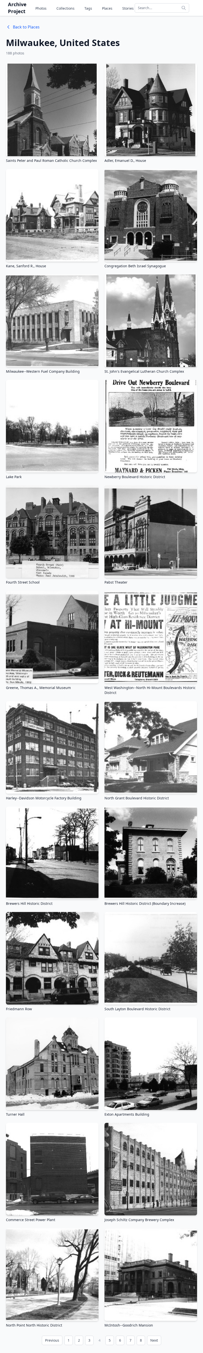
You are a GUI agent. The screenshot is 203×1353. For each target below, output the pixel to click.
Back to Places (26, 27)
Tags (88, 8)
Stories (128, 8)
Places (107, 8)
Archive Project (17, 8)
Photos (41, 8)
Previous (52, 1340)
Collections (65, 8)
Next (154, 1340)
